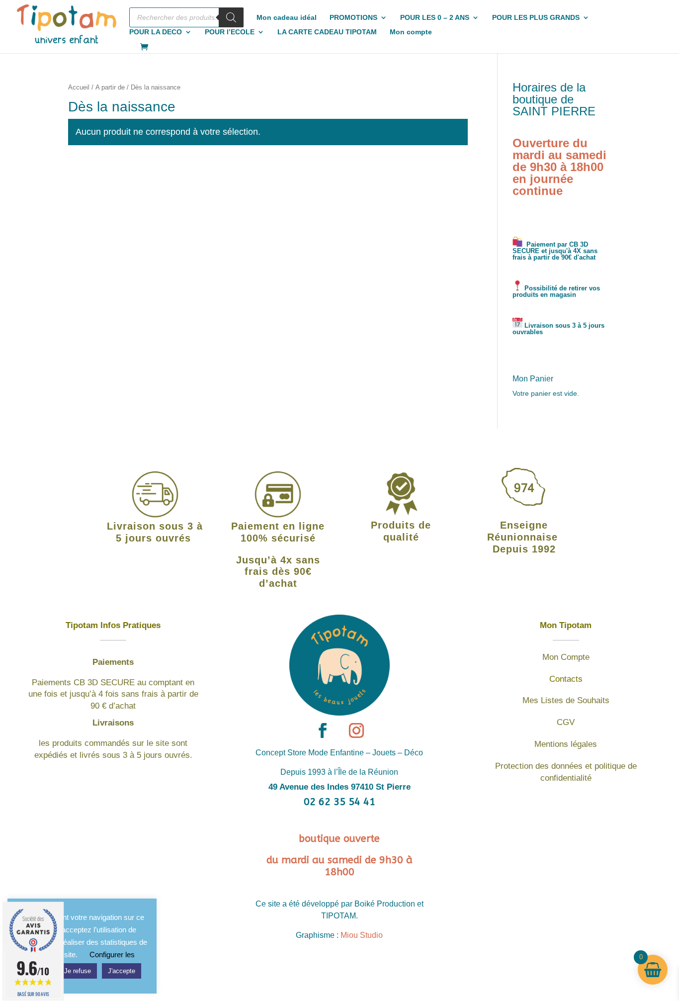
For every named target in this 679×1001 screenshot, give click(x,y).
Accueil (78, 87)
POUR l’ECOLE (230, 32)
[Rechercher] (231, 17)
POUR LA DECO (155, 32)
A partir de (110, 87)
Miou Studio (361, 935)
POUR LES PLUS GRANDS (536, 17)
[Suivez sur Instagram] (356, 730)
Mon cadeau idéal (286, 17)
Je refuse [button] (77, 971)
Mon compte (411, 32)
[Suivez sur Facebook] (323, 730)
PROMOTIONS (353, 17)
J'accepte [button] (121, 971)
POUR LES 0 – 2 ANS (434, 17)
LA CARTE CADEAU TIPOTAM (327, 32)
